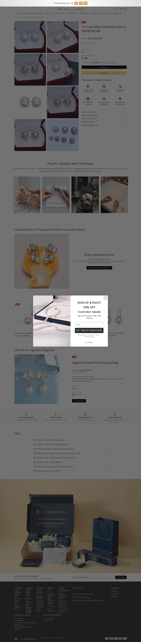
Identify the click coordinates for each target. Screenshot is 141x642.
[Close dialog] (105, 298)
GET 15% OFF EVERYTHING (89, 330)
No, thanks (89, 342)
